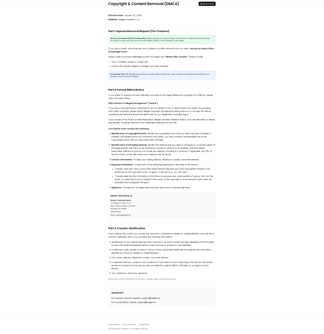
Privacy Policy (113, 324)
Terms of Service (129, 324)
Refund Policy (144, 324)
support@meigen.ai (135, 56)
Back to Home (208, 4)
